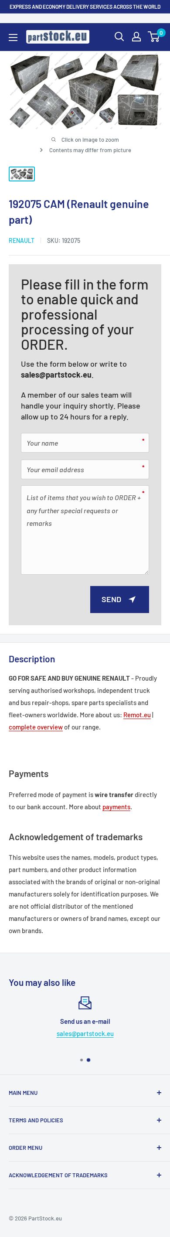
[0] (154, 36)
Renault (21, 240)
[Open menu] (13, 37)
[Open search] (119, 36)
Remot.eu (137, 715)
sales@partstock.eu (56, 374)
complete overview (36, 727)
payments (116, 807)
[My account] (136, 36)
